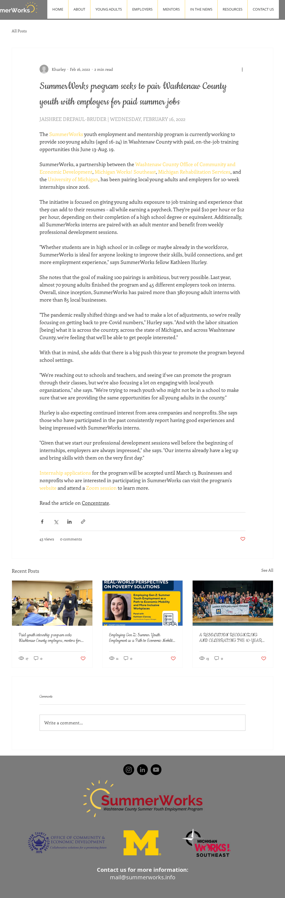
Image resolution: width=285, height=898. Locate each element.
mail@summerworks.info (142, 877)
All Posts (19, 30)
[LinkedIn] (142, 769)
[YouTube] (156, 769)
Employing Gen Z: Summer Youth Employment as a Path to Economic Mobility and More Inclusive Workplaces (142, 638)
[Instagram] (128, 769)
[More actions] (242, 69)
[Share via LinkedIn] (69, 521)
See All (267, 570)
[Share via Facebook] (42, 521)
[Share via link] (83, 521)
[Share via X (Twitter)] (55, 521)
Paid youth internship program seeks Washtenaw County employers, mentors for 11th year (50, 638)
